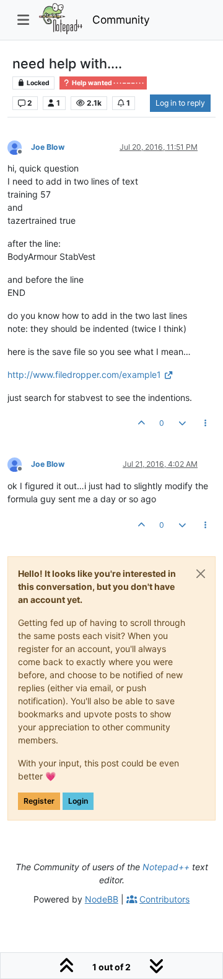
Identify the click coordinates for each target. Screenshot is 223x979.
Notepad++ (166, 867)
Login (78, 801)
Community (121, 19)
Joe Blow (47, 147)
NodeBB (101, 899)
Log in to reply (180, 103)
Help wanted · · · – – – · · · (107, 83)
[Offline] (19, 146)
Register (39, 801)
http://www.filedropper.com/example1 (84, 374)
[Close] (200, 574)
